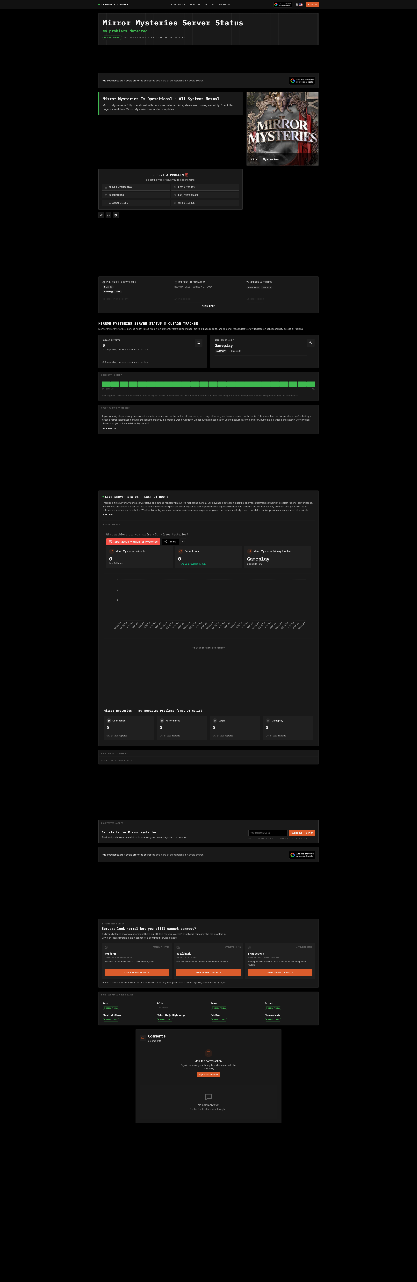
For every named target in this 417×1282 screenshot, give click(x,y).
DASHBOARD (224, 4)
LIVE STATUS (178, 4)
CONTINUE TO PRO (302, 832)
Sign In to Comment (208, 1074)
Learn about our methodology (210, 648)
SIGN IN (312, 4)
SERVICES (195, 4)
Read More (107, 428)
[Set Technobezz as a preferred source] (282, 4)
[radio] (136, 187)
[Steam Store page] (116, 215)
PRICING (209, 4)
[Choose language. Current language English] (299, 4)
